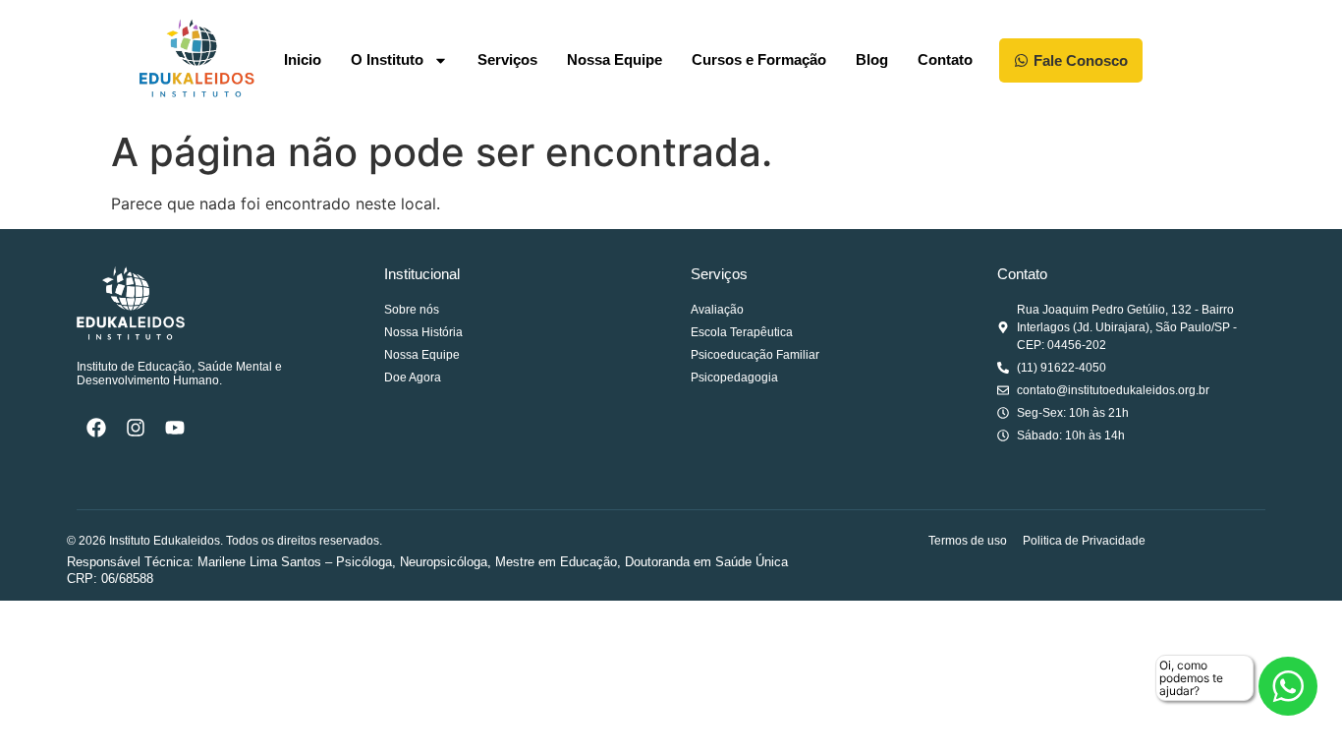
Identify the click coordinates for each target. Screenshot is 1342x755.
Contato (945, 59)
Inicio (302, 59)
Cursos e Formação (759, 59)
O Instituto (387, 59)
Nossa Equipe (614, 59)
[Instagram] (135, 427)
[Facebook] (96, 427)
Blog (872, 59)
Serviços (507, 59)
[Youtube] (175, 427)
